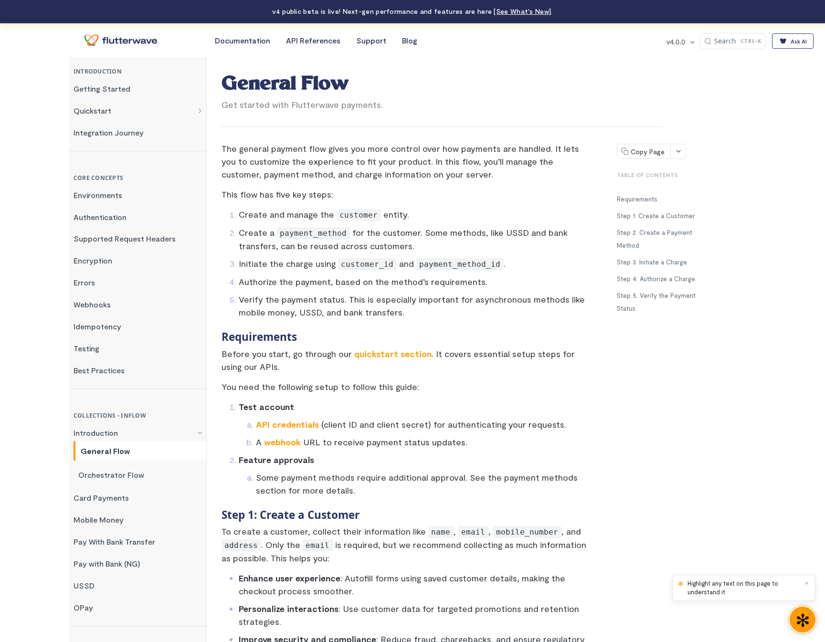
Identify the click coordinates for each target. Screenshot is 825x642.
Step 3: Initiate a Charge (652, 262)
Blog (409, 40)
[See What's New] (522, 11)
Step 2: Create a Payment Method (654, 239)
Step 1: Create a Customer (656, 216)
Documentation (242, 40)
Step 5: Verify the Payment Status (656, 302)
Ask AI (799, 41)
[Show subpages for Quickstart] (200, 111)
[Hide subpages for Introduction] (200, 433)
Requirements (637, 199)
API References (313, 40)
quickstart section (393, 353)
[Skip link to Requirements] (219, 337)
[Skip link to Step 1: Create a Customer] (219, 515)
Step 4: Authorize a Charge (656, 279)
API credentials (287, 424)
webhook (282, 442)
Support (371, 40)
